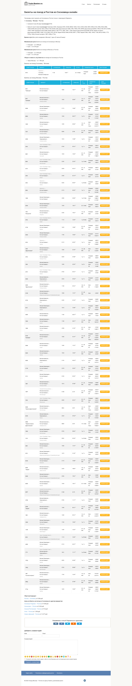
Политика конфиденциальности (45, 673)
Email (44, 633)
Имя (25, 633)
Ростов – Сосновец (30, 598)
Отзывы (104, 4)
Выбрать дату (104, 72)
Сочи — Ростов (28, 611)
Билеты (89, 4)
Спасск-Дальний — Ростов (31, 614)
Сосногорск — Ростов (30, 606)
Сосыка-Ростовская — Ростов (32, 609)
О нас (83, 4)
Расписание (97, 4)
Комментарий (28, 639)
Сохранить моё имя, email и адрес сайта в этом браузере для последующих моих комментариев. (51, 659)
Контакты (59, 673)
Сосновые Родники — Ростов (32, 603)
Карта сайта (29, 673)
